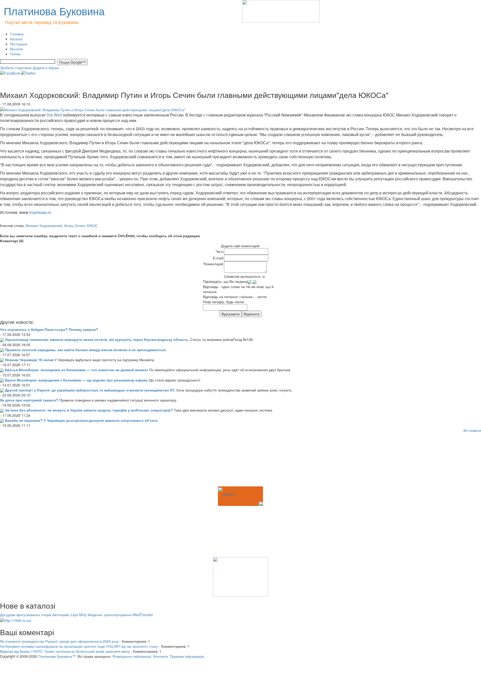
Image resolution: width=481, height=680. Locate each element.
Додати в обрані (46, 67)
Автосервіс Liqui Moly (69, 614)
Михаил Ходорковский (44, 225)
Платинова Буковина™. (57, 656)
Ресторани (18, 43)
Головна (17, 33)
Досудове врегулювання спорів (25, 614)
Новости (229, 494)
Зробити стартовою (16, 67)
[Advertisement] (25, 460)
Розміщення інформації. (132, 656)
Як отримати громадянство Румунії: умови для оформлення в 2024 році (59, 641)
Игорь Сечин (74, 225)
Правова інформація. (187, 656)
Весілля (16, 48)
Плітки (15, 53)
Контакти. (161, 656)
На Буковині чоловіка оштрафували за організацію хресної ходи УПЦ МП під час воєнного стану (79, 646)
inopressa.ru (40, 212)
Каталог (16, 38)
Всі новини (472, 430)
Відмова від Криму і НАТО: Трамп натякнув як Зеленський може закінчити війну (65, 651)
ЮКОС (92, 225)
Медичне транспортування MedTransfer (120, 614)
